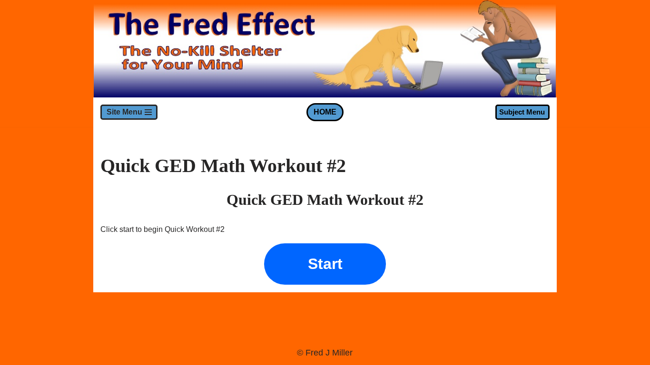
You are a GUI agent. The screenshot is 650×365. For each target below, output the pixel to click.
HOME (325, 112)
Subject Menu (522, 112)
